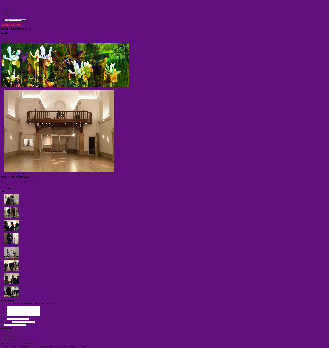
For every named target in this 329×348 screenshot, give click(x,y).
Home (2, 88)
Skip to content (5, 1)
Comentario (4, 316)
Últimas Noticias (8, 9)
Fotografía (7, 41)
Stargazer (40, 343)
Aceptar (88, 346)
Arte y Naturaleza (9, 39)
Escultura (6, 38)
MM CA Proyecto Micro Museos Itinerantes (16, 17)
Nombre (3, 319)
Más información (95, 346)
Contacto (6, 14)
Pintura (6, 36)
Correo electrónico (6, 322)
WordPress (32, 343)
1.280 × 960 (14, 188)
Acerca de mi (7, 8)
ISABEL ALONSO (12, 24)
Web (2, 325)
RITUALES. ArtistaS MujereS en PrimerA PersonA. (19, 88)
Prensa (6, 11)
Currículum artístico (9, 12)
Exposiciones (7, 15)
